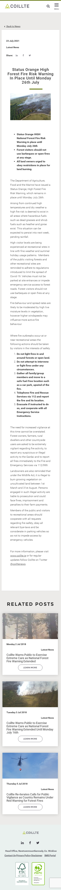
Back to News (13, 26)
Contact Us (10, 855)
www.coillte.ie (18, 555)
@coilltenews (18, 564)
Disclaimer (36, 855)
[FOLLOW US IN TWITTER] (37, 843)
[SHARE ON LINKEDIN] (17, 55)
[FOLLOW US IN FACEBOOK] (30, 843)
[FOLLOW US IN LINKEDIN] (22, 843)
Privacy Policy (23, 855)
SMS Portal (50, 855)
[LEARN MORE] (30, 670)
